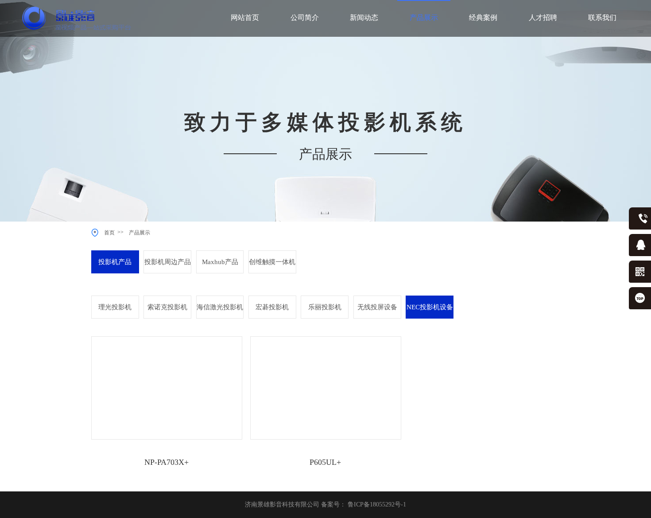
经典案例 (483, 17)
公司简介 (305, 17)
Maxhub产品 (220, 261)
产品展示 (424, 17)
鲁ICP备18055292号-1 (377, 504)
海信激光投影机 (220, 307)
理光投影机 (115, 307)
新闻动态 (364, 17)
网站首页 (245, 17)
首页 (110, 233)
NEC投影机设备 (430, 307)
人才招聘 (543, 17)
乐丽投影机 (324, 307)
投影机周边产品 (167, 261)
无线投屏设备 (377, 307)
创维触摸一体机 (272, 261)
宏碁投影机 (272, 307)
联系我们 (602, 17)
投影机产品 (115, 261)
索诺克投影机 (167, 307)
